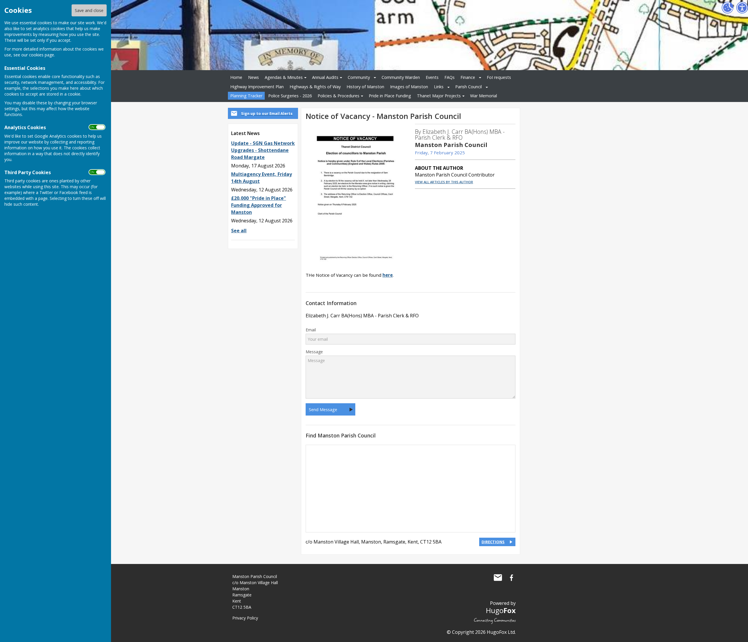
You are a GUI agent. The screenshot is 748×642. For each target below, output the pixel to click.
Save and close (89, 10)
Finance (467, 77)
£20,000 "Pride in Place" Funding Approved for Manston (258, 205)
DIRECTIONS (493, 541)
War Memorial (483, 95)
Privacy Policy (245, 618)
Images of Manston (409, 86)
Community (359, 77)
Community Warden (401, 77)
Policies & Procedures (338, 95)
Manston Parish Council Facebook (511, 577)
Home (236, 77)
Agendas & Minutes (284, 77)
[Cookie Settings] (727, 7)
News (253, 77)
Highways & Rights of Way (315, 86)
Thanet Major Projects (439, 95)
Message (314, 352)
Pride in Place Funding (390, 95)
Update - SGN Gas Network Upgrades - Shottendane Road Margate (263, 150)
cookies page (41, 55)
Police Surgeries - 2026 (290, 95)
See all (239, 230)
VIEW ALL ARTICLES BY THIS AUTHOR (444, 182)
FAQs (449, 77)
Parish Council (468, 86)
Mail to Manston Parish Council (498, 577)
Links (439, 86)
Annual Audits (325, 77)
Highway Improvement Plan (257, 86)
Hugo (501, 610)
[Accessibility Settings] (742, 7)
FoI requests (499, 77)
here (387, 275)
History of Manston (365, 86)
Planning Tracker (246, 95)
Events (432, 77)
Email (311, 330)
